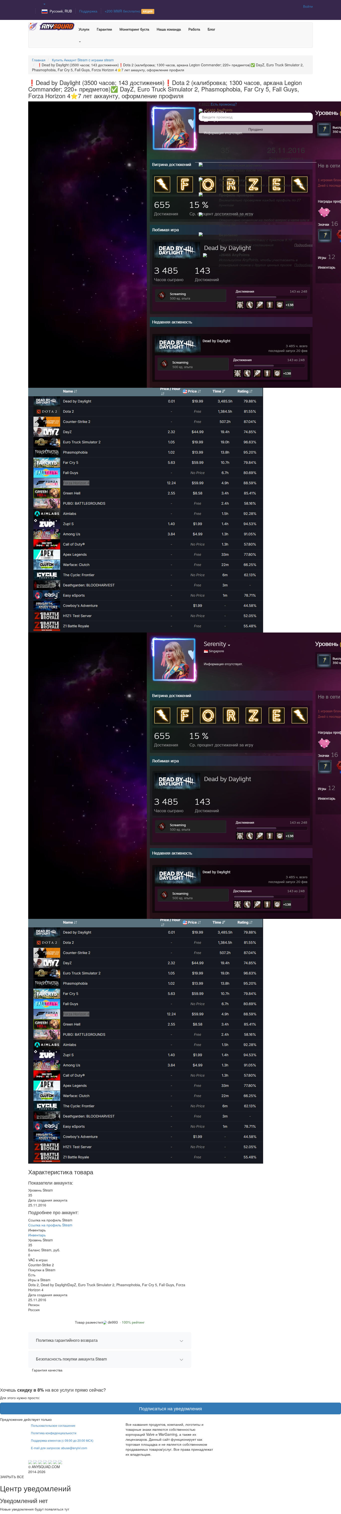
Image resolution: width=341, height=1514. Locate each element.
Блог (211, 28)
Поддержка (88, 10)
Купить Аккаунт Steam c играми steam (83, 59)
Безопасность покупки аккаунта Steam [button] (71, 1359)
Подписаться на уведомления (170, 1408)
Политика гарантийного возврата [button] (67, 1340)
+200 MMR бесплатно (129, 10)
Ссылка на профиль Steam (50, 1224)
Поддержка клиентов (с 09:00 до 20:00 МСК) (62, 1440)
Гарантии (104, 28)
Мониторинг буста (134, 28)
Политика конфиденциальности (53, 1433)
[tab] (109, 1340)
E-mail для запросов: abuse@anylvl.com (59, 1448)
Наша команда (169, 28)
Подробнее (303, 244)
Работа (194, 28)
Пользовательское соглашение (53, 1425)
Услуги (83, 28)
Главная (38, 59)
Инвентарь (37, 1234)
